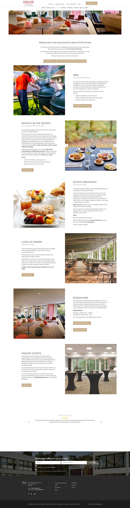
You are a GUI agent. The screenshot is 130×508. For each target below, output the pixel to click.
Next (115, 145)
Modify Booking (60, 4)
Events (76, 7)
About (87, 7)
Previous (66, 145)
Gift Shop (50, 4)
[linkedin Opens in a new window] (35, 494)
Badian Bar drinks (82, 323)
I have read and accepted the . (45, 467)
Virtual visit (50, 61)
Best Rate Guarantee (50, 504)
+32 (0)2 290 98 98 (71, 4)
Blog (56, 489)
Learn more (27, 274)
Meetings (70, 7)
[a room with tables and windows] (91, 369)
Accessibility (41, 504)
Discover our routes (47, 155)
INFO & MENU (80, 61)
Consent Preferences (75, 504)
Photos (81, 7)
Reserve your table (82, 105)
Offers (44, 7)
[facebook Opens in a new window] (28, 494)
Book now (27, 170)
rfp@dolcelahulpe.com (41, 377)
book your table (65, 61)
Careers (74, 485)
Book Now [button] (92, 3)
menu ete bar (80, 329)
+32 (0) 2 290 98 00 (35, 488)
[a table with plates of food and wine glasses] (91, 145)
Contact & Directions (60, 483)
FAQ (56, 485)
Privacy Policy (52, 467)
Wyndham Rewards (32, 504)
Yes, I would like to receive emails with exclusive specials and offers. (50, 471)
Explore (26, 385)
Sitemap (67, 504)
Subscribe (57, 487)
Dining (57, 7)
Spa (53, 7)
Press (73, 487)
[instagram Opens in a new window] (31, 494)
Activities (63, 7)
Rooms (49, 7)
